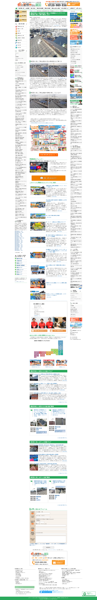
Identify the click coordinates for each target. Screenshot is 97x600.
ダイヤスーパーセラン (74, 293)
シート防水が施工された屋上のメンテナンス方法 (20, 105)
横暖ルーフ (17, 70)
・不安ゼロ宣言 (17, 573)
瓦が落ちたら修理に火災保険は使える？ (76, 214)
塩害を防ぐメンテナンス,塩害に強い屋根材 (21, 186)
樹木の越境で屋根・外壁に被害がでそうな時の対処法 (76, 137)
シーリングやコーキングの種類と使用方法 (20, 128)
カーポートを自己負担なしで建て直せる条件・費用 (76, 253)
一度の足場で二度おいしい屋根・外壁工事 (76, 238)
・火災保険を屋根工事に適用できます (44, 579)
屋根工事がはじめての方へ (75, 49)
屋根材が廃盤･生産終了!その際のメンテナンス (19, 192)
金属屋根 (17, 56)
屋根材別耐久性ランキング (20, 184)
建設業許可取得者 (74, 309)
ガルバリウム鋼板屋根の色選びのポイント (20, 206)
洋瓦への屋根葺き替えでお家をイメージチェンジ (20, 195)
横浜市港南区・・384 (18, 236)
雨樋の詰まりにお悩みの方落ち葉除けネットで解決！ (76, 261)
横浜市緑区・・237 (18, 243)
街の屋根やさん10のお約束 (75, 54)
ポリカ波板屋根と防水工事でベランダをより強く (76, 256)
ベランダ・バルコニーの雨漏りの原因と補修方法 (20, 114)
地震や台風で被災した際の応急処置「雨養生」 (20, 134)
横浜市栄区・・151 (18, 249)
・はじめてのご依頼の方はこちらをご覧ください (46, 570)
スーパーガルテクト (18, 65)
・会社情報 (63, 575)
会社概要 (27, 8)
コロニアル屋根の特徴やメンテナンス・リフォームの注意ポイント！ (76, 193)
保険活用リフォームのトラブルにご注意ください (76, 140)
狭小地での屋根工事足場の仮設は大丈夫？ (76, 197)
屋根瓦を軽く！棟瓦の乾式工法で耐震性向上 (76, 224)
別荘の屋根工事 (73, 271)
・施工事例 (17, 581)
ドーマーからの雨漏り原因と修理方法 (20, 218)
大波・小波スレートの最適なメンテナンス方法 (20, 122)
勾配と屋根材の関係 (18, 155)
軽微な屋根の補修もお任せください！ (76, 282)
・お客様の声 (17, 582)
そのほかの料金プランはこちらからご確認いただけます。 (42, 122)
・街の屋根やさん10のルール (20, 572)
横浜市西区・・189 (18, 233)
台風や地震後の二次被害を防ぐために (76, 221)
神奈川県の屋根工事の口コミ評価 (76, 143)
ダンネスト (73, 300)
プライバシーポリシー (52, 549)
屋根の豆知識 (47, 8)
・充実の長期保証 (18, 574)
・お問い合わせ (64, 583)
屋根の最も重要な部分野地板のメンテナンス (19, 177)
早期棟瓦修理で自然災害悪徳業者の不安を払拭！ (19, 119)
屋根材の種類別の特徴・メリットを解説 (20, 82)
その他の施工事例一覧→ (62, 437)
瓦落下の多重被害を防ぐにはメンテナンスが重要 (76, 211)
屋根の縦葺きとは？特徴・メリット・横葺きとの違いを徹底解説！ (46, 383)
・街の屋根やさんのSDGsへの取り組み (22, 578)
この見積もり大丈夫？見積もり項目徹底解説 (76, 121)
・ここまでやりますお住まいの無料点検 (45, 573)
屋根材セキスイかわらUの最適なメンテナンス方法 (76, 188)
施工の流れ (33, 8)
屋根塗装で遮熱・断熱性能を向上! (76, 235)
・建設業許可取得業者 (65, 580)
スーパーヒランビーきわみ (20, 72)
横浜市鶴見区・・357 (18, 231)
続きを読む (54, 196)
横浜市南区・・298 (18, 235)
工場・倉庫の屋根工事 (74, 263)
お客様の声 (72, 8)
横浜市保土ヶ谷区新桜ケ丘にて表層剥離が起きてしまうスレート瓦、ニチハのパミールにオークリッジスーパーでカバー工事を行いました (59, 412)
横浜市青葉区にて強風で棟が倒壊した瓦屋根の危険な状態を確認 (45, 463)
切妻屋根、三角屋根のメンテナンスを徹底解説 (20, 143)
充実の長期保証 (73, 61)
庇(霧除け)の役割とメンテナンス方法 (21, 125)
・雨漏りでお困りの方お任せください (44, 574)
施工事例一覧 (21, 8)
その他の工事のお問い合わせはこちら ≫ (48, 154)
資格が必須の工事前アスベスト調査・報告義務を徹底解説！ (20, 173)
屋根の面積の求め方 (18, 135)
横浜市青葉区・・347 (18, 244)
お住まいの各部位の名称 (19, 83)
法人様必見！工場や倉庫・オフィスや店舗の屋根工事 (76, 273)
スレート (17, 53)
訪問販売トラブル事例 (74, 129)
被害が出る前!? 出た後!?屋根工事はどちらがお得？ (76, 124)
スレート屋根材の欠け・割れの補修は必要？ (76, 174)
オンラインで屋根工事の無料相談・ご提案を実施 (76, 110)
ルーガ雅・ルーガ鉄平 (19, 67)
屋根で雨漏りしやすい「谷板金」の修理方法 (20, 161)
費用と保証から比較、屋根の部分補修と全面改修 (76, 154)
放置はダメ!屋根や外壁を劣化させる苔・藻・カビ (21, 189)
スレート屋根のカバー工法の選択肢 (76, 172)
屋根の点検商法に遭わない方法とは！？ (76, 132)
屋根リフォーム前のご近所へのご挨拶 (76, 118)
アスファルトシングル (19, 58)
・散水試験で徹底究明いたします (44, 575)
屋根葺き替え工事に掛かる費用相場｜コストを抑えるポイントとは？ (76, 168)
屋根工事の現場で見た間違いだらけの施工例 (76, 229)
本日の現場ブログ (64, 8)
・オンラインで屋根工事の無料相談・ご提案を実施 (70, 570)
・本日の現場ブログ (18, 583)
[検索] (81, 11)
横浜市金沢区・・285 (18, 241)
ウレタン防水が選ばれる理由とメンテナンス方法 (20, 102)
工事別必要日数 (73, 201)
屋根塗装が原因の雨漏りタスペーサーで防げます (19, 99)
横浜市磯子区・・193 (18, 240)
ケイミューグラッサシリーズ (20, 75)
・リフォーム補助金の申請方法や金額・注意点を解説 (47, 584)
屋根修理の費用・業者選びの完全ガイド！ (76, 113)
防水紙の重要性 (18, 174)
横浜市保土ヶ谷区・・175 (19, 237)
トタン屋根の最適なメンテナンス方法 (76, 177)
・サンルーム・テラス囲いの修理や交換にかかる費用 (47, 582)
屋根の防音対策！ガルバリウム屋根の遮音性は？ (76, 245)
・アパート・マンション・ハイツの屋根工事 (46, 581)
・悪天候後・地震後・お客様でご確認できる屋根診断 (70, 572)
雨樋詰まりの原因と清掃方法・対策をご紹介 (76, 259)
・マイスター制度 (18, 575)
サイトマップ (73, 316)
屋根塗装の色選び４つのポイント (76, 232)
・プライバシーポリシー (65, 582)
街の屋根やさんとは (74, 50)
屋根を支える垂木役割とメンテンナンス (19, 212)
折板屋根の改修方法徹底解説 (76, 179)
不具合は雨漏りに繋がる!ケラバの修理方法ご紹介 (21, 91)
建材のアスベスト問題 (19, 170)
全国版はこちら (62, 366)
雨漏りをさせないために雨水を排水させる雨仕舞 (20, 158)
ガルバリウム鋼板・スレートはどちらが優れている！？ (20, 201)
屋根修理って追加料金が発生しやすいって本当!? (76, 134)
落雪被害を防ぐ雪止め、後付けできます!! (76, 276)
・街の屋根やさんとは (19, 570)
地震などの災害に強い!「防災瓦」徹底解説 (76, 227)
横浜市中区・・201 (18, 234)
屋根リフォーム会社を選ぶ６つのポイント (76, 204)
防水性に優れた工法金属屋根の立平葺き (20, 131)
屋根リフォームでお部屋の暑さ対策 (76, 279)
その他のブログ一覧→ (62, 402)
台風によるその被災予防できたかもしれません (76, 208)
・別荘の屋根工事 (41, 583)
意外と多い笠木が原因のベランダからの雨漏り (20, 94)
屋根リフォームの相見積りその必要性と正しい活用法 (76, 116)
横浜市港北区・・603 (18, 242)
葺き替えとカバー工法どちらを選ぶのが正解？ (76, 165)
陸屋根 (16, 60)
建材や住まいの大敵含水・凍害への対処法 (19, 153)
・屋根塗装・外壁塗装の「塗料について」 (68, 573)
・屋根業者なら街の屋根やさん (66, 581)
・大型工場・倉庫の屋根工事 (43, 580)
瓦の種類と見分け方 (18, 162)
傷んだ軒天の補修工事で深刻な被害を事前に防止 (20, 96)
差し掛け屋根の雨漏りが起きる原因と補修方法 (20, 146)
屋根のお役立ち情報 (56, 8)
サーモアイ (73, 295)
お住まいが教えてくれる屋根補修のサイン (76, 162)
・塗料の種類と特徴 (64, 574)
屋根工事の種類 (40, 8)
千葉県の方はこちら (49, 366)
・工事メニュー (41, 571)
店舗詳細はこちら (37, 315)
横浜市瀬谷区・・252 (18, 250)
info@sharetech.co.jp (77, 339)
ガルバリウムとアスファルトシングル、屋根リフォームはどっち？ (76, 241)
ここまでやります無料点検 (75, 59)
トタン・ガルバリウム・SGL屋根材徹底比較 (20, 198)
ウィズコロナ (56, 25)
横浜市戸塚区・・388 (18, 246)
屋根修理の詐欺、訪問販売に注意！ (76, 127)
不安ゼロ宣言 (73, 56)
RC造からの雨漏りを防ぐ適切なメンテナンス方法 (19, 215)
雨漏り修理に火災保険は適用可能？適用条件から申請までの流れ (76, 217)
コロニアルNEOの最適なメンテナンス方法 (76, 191)
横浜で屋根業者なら (74, 310)
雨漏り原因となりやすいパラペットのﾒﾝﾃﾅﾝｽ (20, 108)
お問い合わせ (79, 8)
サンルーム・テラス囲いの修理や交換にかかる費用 (76, 269)
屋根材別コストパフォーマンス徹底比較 (20, 182)
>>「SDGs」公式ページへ (19, 281)
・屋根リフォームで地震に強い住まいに (45, 578)
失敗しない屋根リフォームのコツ (76, 151)
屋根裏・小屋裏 (18, 147)
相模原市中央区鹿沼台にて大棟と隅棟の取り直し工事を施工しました (59, 482)
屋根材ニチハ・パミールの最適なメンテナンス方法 (76, 185)
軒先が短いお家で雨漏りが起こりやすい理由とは (20, 165)
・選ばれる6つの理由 (18, 571)
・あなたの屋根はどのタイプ (66, 571)
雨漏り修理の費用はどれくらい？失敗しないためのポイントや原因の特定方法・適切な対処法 (76, 158)
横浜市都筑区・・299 (18, 245)
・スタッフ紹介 (64, 579)
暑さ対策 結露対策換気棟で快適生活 (18, 150)
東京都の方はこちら (36, 366)
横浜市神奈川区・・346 (19, 232)
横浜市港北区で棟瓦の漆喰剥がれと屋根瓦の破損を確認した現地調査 (46, 454)
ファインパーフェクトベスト (76, 298)
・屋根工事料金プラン (42, 572)
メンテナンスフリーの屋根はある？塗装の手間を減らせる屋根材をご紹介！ (47, 374)
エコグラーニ (17, 68)
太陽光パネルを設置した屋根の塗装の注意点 (76, 182)
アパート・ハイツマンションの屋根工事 (76, 266)
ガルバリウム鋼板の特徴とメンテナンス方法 (20, 204)
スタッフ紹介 (73, 307)
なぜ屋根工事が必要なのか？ (76, 148)
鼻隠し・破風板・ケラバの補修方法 (20, 88)
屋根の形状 (17, 140)
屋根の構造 (17, 85)
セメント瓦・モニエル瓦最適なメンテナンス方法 (19, 116)
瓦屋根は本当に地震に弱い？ (76, 247)
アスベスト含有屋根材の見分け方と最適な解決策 (20, 168)
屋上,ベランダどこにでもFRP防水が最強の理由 (21, 111)
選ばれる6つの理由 (74, 52)
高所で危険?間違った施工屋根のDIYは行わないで (19, 209)
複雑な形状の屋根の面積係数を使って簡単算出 (19, 138)
